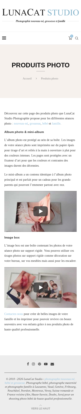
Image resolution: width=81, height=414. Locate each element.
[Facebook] (28, 364)
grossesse (35, 123)
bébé (45, 123)
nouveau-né (21, 123)
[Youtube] (46, 364)
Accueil (27, 78)
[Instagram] (33, 364)
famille (56, 123)
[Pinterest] (39, 364)
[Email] (52, 364)
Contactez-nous (13, 314)
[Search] (77, 38)
